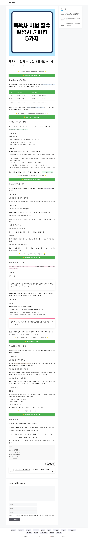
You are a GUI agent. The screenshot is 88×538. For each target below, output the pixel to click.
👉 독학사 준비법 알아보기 (32, 341)
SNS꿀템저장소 (44, 532)
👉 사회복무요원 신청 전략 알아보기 (31, 179)
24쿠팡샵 (52, 532)
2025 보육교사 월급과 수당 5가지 (23, 470)
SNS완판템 (29, 532)
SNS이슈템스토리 (72, 530)
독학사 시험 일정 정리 (15, 449)
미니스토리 (13, 2)
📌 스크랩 (52, 536)
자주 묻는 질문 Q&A (15, 454)
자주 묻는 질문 (13, 458)
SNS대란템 (56, 530)
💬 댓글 (39, 536)
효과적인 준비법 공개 (15, 452)
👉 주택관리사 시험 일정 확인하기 (32, 75)
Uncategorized (51, 463)
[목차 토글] (52, 447)
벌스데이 (43, 530)
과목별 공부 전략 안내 (15, 450)
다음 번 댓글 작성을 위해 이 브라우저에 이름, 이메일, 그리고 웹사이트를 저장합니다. (32, 515)
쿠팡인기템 (59, 532)
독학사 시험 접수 (50, 464)
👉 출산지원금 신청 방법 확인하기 (32, 257)
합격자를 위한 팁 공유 (15, 456)
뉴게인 (49, 530)
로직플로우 (28, 530)
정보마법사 (13, 530)
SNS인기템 (63, 530)
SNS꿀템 (36, 532)
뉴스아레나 (36, 530)
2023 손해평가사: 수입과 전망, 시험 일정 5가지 (43, 470)
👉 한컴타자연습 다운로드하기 (32, 117)
